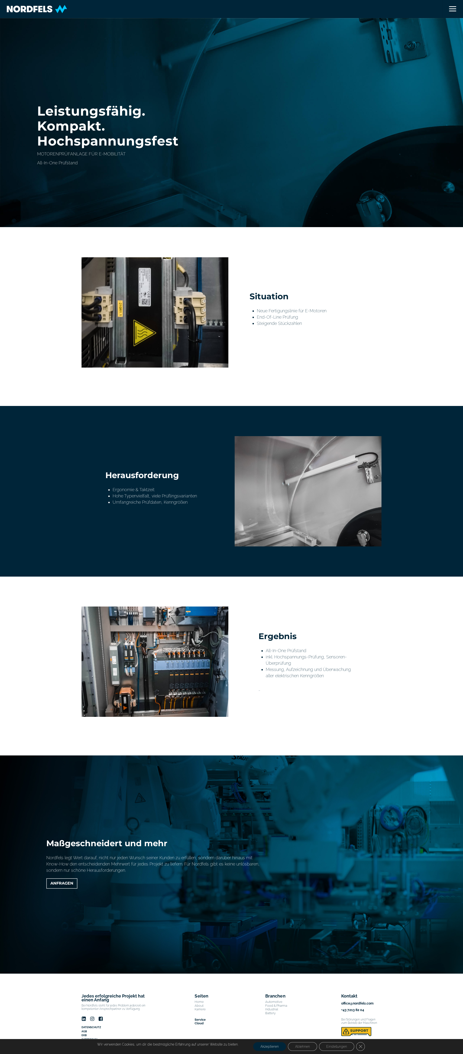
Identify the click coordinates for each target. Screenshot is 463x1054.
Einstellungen (336, 1046)
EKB (84, 1035)
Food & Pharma (276, 1005)
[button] (452, 9)
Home (199, 1002)
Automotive (273, 1002)
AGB (84, 1031)
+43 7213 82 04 (352, 1010)
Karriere (200, 1009)
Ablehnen (302, 1046)
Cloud (199, 1023)
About (199, 1005)
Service (200, 1019)
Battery (270, 1013)
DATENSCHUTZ (91, 1027)
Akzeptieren (269, 1046)
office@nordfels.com (357, 1003)
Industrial (271, 1009)
